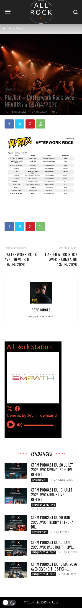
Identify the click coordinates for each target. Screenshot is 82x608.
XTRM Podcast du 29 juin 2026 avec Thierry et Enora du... (52, 522)
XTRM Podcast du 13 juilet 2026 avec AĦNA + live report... (51, 494)
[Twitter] (19, 124)
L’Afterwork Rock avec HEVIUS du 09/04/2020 (21, 259)
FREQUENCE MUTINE (43, 504)
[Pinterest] (30, 124)
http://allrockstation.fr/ (41, 316)
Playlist (20, 28)
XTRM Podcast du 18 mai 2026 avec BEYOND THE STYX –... (54, 566)
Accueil (6, 28)
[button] (9, 603)
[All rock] (41, 12)
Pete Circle (18, 111)
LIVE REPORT (39, 479)
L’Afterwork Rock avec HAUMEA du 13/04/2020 (61, 259)
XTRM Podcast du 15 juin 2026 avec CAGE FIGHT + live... (52, 545)
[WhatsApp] (40, 124)
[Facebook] (9, 124)
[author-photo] (41, 303)
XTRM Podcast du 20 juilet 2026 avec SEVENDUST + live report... (52, 469)
